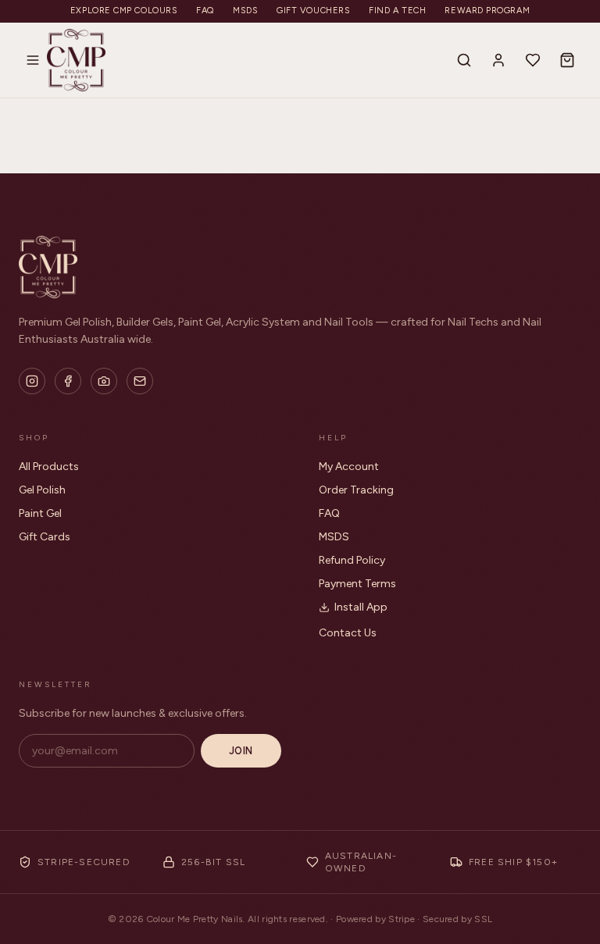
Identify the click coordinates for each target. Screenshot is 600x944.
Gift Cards (44, 536)
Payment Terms (357, 583)
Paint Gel (40, 513)
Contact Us (348, 632)
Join (241, 751)
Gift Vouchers (313, 10)
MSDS (245, 10)
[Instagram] (32, 381)
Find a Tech (397, 10)
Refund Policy (352, 560)
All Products (49, 466)
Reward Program (487, 10)
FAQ (205, 10)
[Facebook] (68, 381)
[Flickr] (104, 381)
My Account (349, 466)
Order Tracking (356, 490)
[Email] (140, 381)
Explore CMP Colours (123, 10)
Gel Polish (42, 490)
